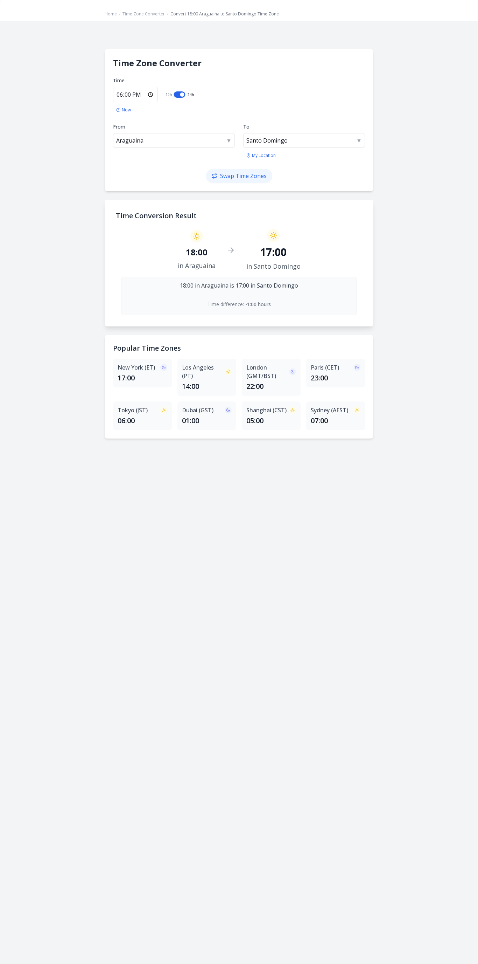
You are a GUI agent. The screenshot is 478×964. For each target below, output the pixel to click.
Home (111, 14)
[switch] (179, 94)
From (119, 126)
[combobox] (174, 140)
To (246, 126)
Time (119, 80)
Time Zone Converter (143, 14)
